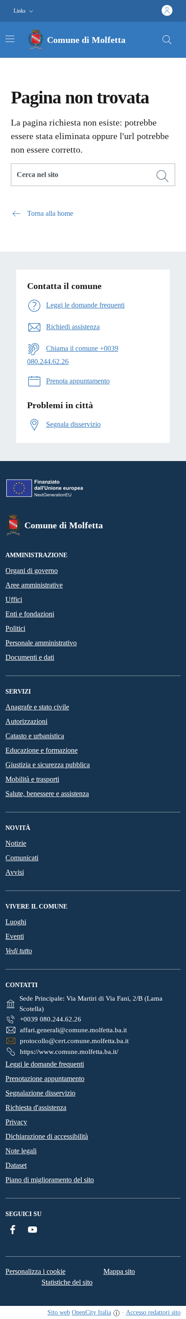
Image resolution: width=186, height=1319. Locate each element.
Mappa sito (119, 1271)
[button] (24, 11)
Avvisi (14, 872)
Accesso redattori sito (153, 1312)
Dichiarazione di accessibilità (46, 1136)
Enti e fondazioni (29, 614)
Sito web (58, 1312)
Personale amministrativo (41, 643)
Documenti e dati (29, 657)
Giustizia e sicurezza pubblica (47, 765)
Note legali (21, 1151)
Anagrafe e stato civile (37, 707)
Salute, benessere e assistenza (47, 793)
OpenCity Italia (91, 1312)
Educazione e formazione (41, 750)
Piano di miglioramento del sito (49, 1180)
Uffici (13, 599)
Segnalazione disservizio (40, 1093)
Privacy (16, 1122)
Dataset (16, 1165)
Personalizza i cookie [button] (35, 1271)
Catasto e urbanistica (34, 736)
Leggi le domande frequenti (44, 1064)
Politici (15, 628)
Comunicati (21, 858)
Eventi (14, 936)
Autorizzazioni (26, 721)
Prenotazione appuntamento (44, 1078)
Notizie (15, 843)
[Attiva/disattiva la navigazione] (10, 38)
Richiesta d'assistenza (35, 1107)
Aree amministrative (34, 585)
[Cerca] (162, 176)
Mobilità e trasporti (32, 779)
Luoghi (15, 922)
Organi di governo (31, 570)
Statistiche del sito (67, 1282)
